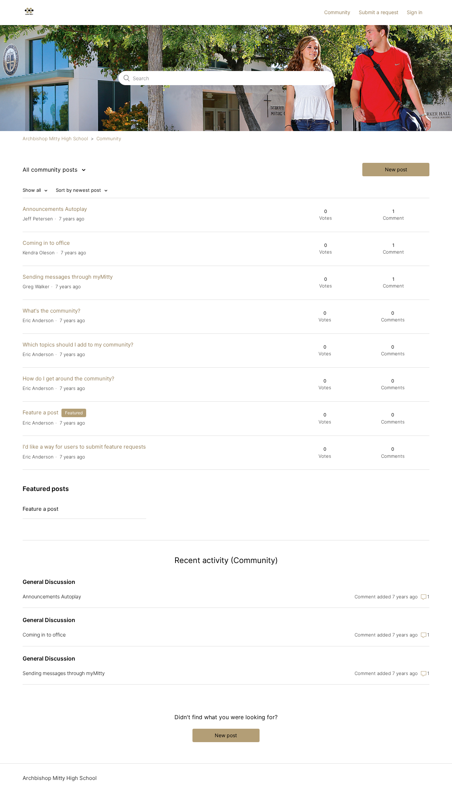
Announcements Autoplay (55, 209)
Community (337, 12)
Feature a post (40, 412)
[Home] (29, 16)
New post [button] (396, 169)
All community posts (51, 169)
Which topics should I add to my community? (78, 344)
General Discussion (49, 581)
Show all (32, 190)
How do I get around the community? (68, 378)
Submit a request (378, 12)
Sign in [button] (414, 12)
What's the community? (52, 310)
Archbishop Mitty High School (55, 138)
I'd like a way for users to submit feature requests (84, 446)
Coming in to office (46, 242)
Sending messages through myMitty (68, 276)
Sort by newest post (79, 190)
